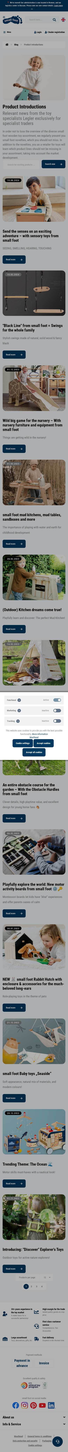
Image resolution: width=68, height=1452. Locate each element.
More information (40, 734)
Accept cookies (43, 743)
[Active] (57, 700)
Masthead (34, 737)
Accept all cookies (34, 752)
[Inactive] (57, 710)
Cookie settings (23, 743)
